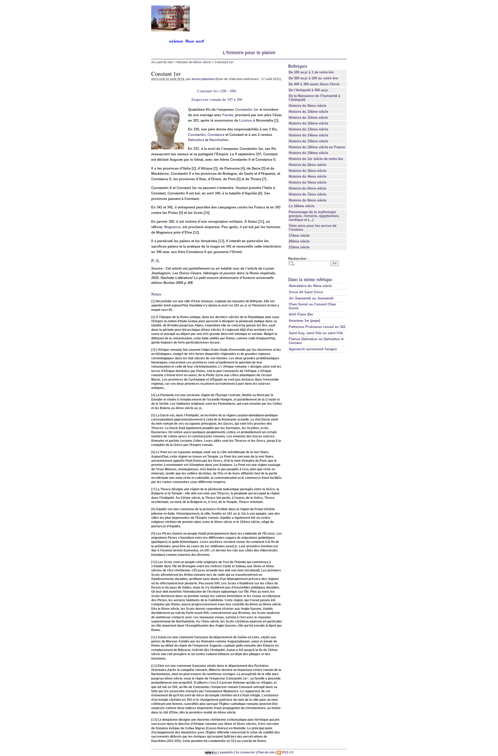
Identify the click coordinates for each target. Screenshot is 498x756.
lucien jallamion (203, 79)
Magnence (172, 227)
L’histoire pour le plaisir (249, 52)
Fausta (227, 115)
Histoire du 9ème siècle (307, 106)
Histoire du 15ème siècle (308, 141)
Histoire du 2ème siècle (307, 165)
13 (221, 241)
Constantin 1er (246, 109)
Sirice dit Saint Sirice (306, 292)
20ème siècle (299, 241)
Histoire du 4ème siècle (193, 62)
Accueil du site (162, 62)
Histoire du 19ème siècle (308, 153)
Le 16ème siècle (301, 206)
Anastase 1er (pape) (304, 321)
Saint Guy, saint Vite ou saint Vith (316, 333)
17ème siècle (299, 235)
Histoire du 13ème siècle (308, 129)
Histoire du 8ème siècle (307, 200)
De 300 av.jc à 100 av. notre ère (313, 78)
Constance (216, 135)
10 (206, 213)
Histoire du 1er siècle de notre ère (316, 159)
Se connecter (245, 752)
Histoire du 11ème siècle (308, 118)
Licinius (245, 120)
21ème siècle (299, 247)
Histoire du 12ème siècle (308, 123)
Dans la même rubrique (310, 279)
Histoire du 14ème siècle (308, 135)
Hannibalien (218, 140)
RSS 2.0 (287, 752)
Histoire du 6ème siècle (307, 188)
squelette (226, 752)
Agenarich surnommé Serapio (313, 349)
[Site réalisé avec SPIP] (211, 752)
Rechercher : (298, 259)
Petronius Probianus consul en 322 (317, 327)
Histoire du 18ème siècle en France (317, 147)
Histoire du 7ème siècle (307, 194)
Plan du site (266, 752)
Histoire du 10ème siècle (308, 112)
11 (261, 221)
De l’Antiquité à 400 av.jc (308, 90)
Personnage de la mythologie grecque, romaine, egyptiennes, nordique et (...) (314, 216)
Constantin (196, 135)
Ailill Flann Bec (301, 314)
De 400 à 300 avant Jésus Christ (314, 84)
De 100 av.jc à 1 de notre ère (311, 72)
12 (196, 232)
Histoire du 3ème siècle (307, 171)
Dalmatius (196, 140)
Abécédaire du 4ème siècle (310, 286)
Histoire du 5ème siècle (307, 182)
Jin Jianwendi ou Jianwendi (311, 298)
